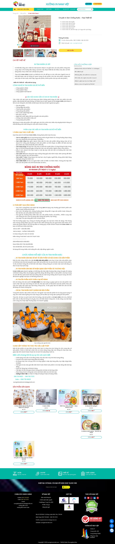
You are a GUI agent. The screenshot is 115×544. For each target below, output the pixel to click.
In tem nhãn (46, 406)
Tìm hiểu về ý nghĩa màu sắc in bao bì (86, 78)
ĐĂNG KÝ (66, 487)
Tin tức (57, 9)
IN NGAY (89, 3)
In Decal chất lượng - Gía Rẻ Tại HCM (91, 432)
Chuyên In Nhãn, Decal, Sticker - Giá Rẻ (24, 458)
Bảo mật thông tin (46, 497)
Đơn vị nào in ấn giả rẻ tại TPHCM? (85, 84)
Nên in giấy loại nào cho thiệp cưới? (86, 81)
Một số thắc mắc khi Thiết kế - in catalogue (87, 68)
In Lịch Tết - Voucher (69, 9)
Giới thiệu (49, 9)
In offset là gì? (79, 71)
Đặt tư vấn (70, 50)
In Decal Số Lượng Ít (91, 406)
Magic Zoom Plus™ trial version (20, 16)
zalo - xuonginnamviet (76, 43)
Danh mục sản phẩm (23, 9)
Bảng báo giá (46, 507)
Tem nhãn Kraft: (21, 161)
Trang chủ (40, 9)
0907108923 (98, 3)
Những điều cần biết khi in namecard (86, 74)
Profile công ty (46, 504)
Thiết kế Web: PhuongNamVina (68, 542)
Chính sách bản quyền (46, 500)
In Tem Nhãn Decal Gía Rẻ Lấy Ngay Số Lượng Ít (24, 406)
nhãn (38, 282)
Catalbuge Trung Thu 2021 (46, 502)
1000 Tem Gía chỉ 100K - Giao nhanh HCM (69, 406)
